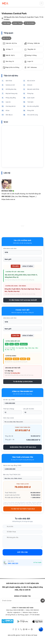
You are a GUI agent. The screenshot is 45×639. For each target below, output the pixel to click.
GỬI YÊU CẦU (22, 552)
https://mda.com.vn (8, 199)
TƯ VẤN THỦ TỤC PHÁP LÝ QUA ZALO (23, 509)
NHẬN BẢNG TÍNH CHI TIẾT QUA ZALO (23, 447)
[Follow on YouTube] (26, 629)
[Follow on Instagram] (16, 629)
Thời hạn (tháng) (8, 409)
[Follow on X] (18, 629)
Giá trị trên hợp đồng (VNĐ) (12, 465)
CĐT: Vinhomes (32, 67)
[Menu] (41, 3)
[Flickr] (29, 629)
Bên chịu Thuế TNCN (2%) (11, 474)
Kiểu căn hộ (6, 38)
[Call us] (21, 629)
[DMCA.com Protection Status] (7, 621)
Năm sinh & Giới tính (9, 248)
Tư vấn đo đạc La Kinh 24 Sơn (23, 381)
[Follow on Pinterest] (24, 629)
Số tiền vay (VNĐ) (9, 399)
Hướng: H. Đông (31, 55)
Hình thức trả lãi (8, 418)
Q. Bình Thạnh (17, 23)
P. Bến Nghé (6, 23)
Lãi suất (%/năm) (28, 409)
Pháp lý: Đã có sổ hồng (12, 67)
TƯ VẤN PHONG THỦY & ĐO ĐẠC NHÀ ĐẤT (23, 300)
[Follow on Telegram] (32, 629)
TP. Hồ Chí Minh (29, 23)
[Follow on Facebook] (13, 629)
